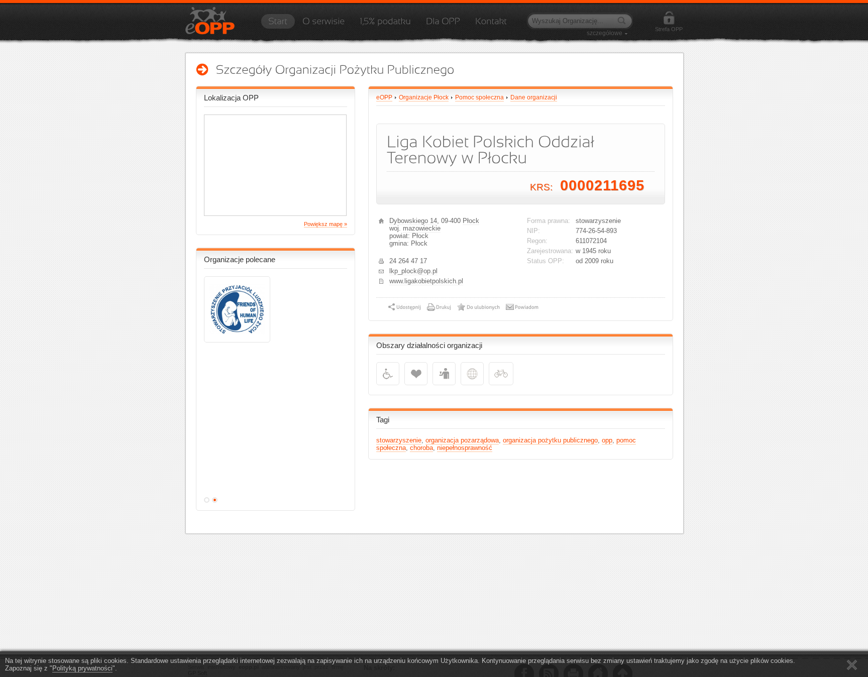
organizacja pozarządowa (462, 440)
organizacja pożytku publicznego (550, 440)
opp (607, 440)
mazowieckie (422, 228)
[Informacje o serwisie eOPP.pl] (323, 24)
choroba (421, 448)
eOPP (384, 97)
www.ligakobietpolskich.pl (426, 281)
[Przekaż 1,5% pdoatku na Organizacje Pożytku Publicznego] (385, 24)
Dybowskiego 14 (413, 220)
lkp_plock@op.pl (413, 271)
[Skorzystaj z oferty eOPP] (443, 24)
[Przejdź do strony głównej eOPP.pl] (277, 24)
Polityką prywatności (82, 668)
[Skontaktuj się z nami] (491, 24)
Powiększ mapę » (325, 224)
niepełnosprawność (464, 448)
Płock (471, 220)
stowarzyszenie (398, 440)
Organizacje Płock (424, 97)
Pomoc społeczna (479, 97)
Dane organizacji (533, 97)
